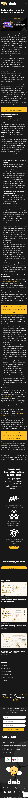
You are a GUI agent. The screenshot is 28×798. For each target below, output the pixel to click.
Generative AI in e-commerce (9, 281)
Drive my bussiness (13, 729)
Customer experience (7, 119)
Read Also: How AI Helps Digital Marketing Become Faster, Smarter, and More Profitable (14, 435)
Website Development (11, 746)
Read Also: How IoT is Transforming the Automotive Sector (14, 109)
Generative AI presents (10, 396)
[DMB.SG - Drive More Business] (8, 3)
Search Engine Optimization (13, 742)
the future (12, 316)
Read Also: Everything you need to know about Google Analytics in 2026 (14, 309)
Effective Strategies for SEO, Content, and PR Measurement (20, 457)
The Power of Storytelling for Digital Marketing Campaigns (7, 457)
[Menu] (26, 3)
